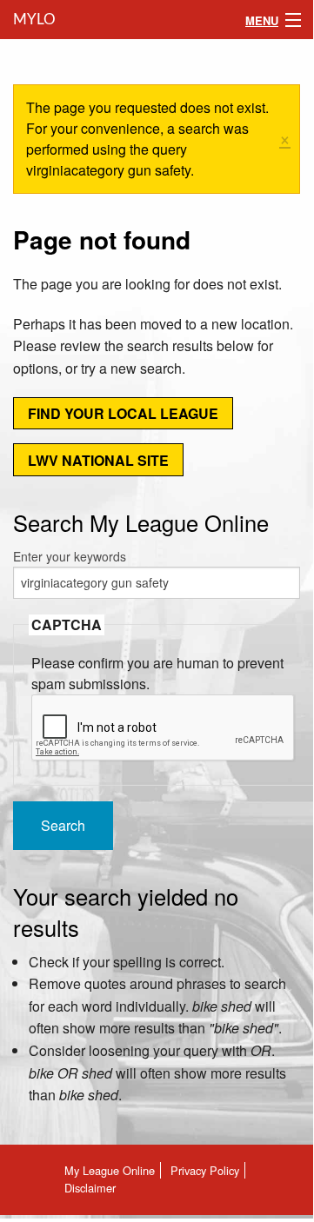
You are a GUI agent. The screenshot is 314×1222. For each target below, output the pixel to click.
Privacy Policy (204, 1170)
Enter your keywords (69, 556)
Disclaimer (90, 1187)
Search (63, 825)
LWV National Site (98, 460)
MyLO (32, 19)
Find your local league (123, 413)
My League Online (109, 1170)
